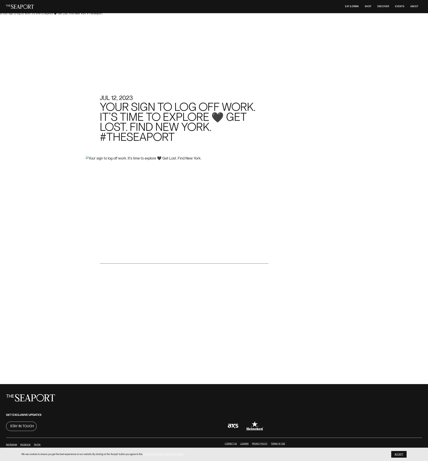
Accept (399, 454)
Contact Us (231, 444)
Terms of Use (278, 444)
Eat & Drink (352, 6)
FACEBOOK (25, 445)
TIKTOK (37, 445)
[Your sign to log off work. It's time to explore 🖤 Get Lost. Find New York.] (184, 261)
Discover (383, 6)
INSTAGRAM (11, 445)
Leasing (244, 444)
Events (399, 6)
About (414, 6)
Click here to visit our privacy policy (163, 454)
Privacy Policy (260, 444)
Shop (368, 6)
